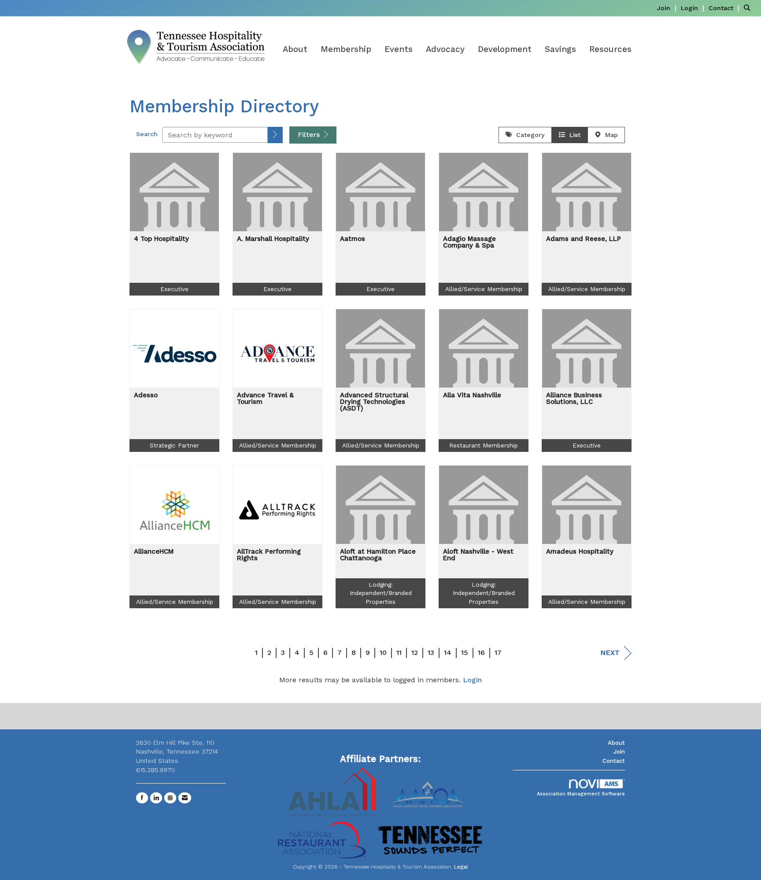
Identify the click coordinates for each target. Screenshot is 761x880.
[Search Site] (749, 8)
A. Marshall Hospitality (273, 239)
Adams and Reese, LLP (583, 239)
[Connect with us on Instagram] (170, 797)
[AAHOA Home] (429, 792)
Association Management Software (581, 794)
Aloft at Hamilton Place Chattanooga (378, 555)
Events (398, 49)
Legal (461, 867)
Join (619, 751)
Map (609, 134)
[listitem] (668, 8)
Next (610, 652)
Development (505, 49)
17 (498, 652)
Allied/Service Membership (483, 288)
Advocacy (445, 49)
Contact (613, 761)
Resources (610, 49)
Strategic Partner (174, 445)
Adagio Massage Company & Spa (469, 242)
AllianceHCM (154, 551)
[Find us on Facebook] (142, 797)
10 (383, 652)
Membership (346, 49)
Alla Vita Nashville (472, 395)
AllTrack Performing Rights (269, 555)
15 (464, 652)
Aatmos (352, 239)
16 (481, 652)
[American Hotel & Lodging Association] (332, 792)
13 (431, 652)
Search (147, 133)
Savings (560, 49)
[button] (275, 135)
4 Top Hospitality (161, 239)
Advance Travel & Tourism (265, 398)
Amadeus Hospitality (579, 551)
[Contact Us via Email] (184, 797)
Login (472, 680)
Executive (174, 288)
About (295, 49)
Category (528, 134)
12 (414, 652)
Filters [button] (310, 134)
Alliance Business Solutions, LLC (574, 398)
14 (447, 652)
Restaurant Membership (483, 445)
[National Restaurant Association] (322, 839)
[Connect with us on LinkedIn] (156, 797)
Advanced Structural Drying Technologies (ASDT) (374, 402)
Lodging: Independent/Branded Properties (381, 593)
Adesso (146, 395)
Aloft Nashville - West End (478, 555)
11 (399, 652)
